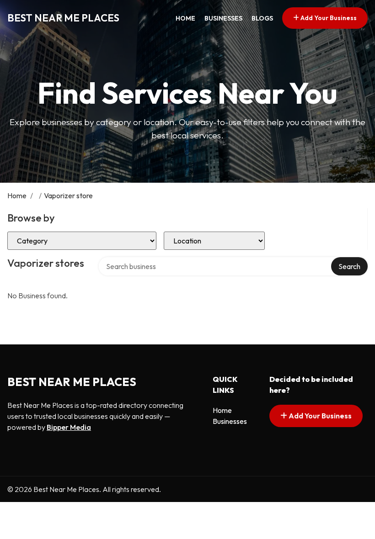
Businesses (223, 18)
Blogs (262, 18)
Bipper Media (69, 427)
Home (185, 18)
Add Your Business (328, 18)
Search (349, 266)
